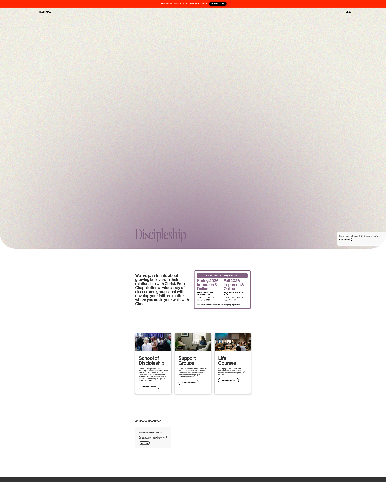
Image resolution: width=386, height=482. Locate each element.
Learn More (144, 443)
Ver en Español (345, 239)
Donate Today (217, 4)
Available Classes (149, 387)
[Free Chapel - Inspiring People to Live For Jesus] (43, 12)
